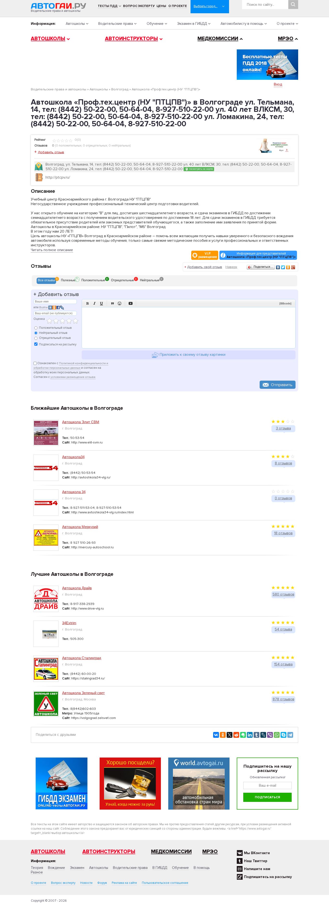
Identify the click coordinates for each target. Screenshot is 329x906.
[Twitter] (283, 267)
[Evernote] (243, 735)
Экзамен (77, 868)
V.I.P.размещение (207, 255)
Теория (37, 868)
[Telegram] (290, 735)
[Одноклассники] (288, 267)
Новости (86, 883)
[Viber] (270, 735)
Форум (102, 883)
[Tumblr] (256, 735)
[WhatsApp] (277, 735)
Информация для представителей (261, 255)
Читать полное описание (52, 250)
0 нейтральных (119, 146)
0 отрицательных (95, 146)
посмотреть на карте (200, 168)
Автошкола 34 (74, 492)
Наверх (231, 267)
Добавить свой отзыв (204, 267)
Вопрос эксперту (139, 6)
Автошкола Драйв (77, 588)
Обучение (155, 23)
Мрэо (210, 852)
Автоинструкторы (131, 39)
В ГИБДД (159, 868)
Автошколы (75, 23)
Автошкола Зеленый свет (83, 693)
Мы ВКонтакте (257, 853)
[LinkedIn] (250, 735)
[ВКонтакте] (278, 267)
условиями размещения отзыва (73, 377)
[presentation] (46, 281)
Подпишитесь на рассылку (268, 877)
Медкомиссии (217, 39)
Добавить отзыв (51, 152)
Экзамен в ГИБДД (192, 23)
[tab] (46, 281)
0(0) (77, 140)
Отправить (281, 384)
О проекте (177, 6)
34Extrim (69, 623)
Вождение (56, 868)
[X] (229, 735)
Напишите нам (257, 869)
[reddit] (236, 735)
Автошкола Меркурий (80, 527)
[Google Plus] (293, 267)
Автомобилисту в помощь (242, 23)
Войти (43, 307)
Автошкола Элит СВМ (80, 422)
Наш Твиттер (255, 861)
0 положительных (68, 146)
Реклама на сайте (124, 883)
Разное (37, 872)
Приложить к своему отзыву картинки (192, 354)
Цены (161, 6)
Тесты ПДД (108, 6)
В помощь (202, 868)
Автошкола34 (73, 457)
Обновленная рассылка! (267, 777)
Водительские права (115, 23)
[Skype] (283, 735)
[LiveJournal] (263, 735)
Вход (278, 84)
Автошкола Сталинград (81, 658)
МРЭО (285, 39)
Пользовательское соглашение (165, 883)
